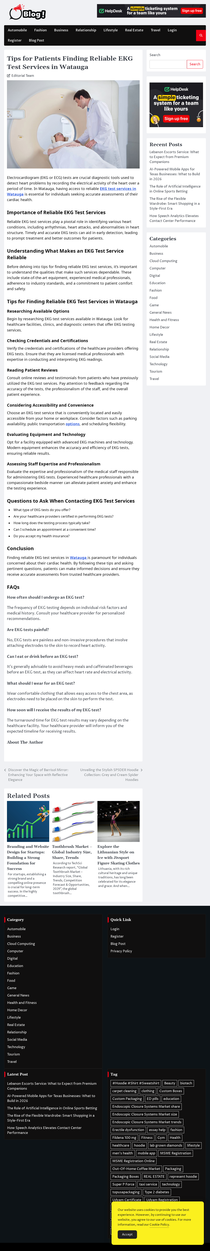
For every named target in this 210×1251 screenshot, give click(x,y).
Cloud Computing (163, 261)
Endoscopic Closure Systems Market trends (146, 1122)
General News (161, 312)
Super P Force (123, 1184)
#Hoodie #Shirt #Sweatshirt (135, 1083)
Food (154, 298)
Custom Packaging (127, 1099)
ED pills (153, 1099)
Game (154, 305)
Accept (127, 1234)
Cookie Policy (159, 1225)
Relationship (86, 30)
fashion (176, 1130)
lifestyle (193, 1145)
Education (157, 283)
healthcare (120, 1145)
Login (172, 30)
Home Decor (160, 327)
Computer (158, 268)
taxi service (148, 1184)
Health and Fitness (164, 320)
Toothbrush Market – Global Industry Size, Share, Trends (72, 852)
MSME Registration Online (133, 1161)
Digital (155, 276)
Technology (159, 364)
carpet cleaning (124, 1091)
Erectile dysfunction (128, 1130)
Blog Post (36, 40)
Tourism (156, 371)
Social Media (159, 357)
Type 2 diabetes (157, 1192)
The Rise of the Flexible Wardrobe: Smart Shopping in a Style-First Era (175, 204)
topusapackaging (126, 1192)
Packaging (173, 1169)
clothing (148, 1091)
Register (15, 40)
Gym (161, 1138)
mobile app (146, 1153)
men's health (122, 1153)
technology (171, 1184)
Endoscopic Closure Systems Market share (146, 1106)
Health (175, 1138)
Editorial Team (22, 76)
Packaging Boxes (125, 1176)
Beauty (169, 1083)
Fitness (147, 1138)
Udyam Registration (162, 1200)
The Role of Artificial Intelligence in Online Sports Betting (52, 1108)
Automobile (17, 30)
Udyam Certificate (126, 1200)
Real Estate (134, 30)
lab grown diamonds (166, 1145)
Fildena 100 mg (124, 1138)
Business (61, 30)
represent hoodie (183, 1176)
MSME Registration (175, 1153)
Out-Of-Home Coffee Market (136, 1169)
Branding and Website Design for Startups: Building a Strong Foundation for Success (28, 857)
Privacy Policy (121, 951)
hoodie (139, 1145)
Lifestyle (111, 30)
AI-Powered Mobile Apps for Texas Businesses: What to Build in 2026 (175, 174)
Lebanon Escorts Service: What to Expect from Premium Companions (174, 157)
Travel (155, 30)
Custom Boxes (170, 1091)
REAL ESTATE (154, 1176)
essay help (157, 1130)
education (171, 1099)
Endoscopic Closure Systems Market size (144, 1114)
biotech (186, 1083)
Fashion (40, 30)
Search (155, 55)
